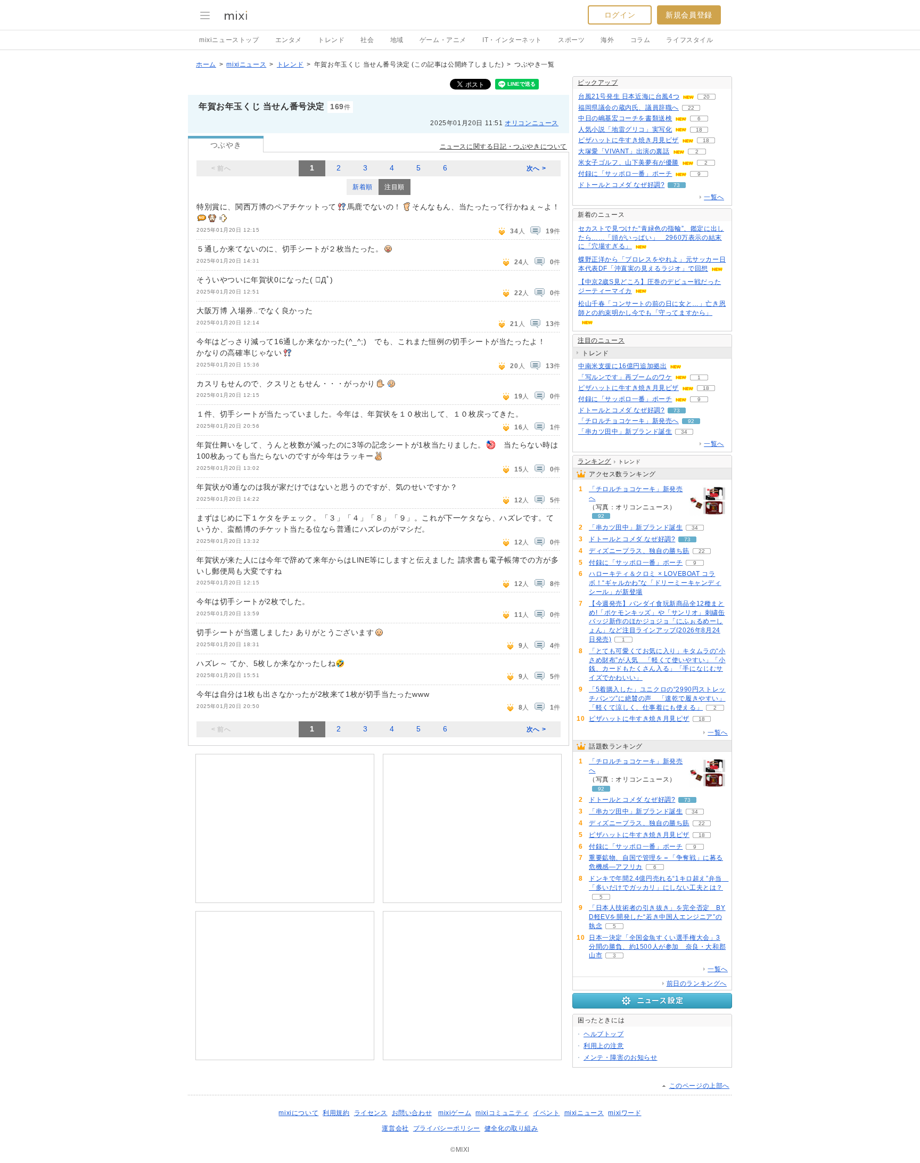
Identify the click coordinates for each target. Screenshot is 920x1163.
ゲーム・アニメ (443, 40)
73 (676, 185)
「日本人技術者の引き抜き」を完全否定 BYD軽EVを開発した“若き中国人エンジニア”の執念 (657, 917)
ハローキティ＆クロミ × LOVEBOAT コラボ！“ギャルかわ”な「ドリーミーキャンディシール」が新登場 (655, 583)
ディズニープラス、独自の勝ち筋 (639, 551)
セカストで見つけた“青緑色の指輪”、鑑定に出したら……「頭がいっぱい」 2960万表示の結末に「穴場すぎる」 (651, 237)
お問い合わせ (412, 1113)
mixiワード (624, 1113)
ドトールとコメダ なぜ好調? (621, 185)
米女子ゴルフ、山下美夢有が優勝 (628, 162)
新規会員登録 (689, 15)
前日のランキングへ (697, 983)
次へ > (536, 168)
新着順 (362, 187)
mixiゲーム (454, 1113)
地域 (397, 40)
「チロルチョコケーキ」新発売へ (628, 421)
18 (699, 130)
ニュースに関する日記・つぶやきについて (503, 146)
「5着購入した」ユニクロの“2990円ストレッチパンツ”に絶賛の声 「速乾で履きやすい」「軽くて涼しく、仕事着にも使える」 (657, 698)
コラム (640, 40)
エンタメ (288, 40)
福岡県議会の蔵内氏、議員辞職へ (628, 107)
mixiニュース (246, 64)
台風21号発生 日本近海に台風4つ (628, 96)
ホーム (206, 64)
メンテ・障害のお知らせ (621, 1057)
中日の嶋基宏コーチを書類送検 (625, 118)
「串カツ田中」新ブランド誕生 (625, 431)
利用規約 (336, 1113)
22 (691, 108)
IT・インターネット (512, 40)
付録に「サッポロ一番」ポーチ (625, 173)
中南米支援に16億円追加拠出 (622, 366)
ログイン (619, 15)
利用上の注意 (604, 1046)
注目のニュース (601, 340)
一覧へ (714, 197)
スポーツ (571, 40)
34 (684, 432)
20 (706, 97)
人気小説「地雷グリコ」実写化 (625, 129)
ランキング (594, 461)
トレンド (331, 40)
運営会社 (395, 1128)
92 (691, 421)
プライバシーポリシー (446, 1128)
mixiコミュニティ (502, 1113)
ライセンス (371, 1113)
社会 (367, 40)
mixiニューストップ (229, 40)
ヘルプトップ (604, 1034)
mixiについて (298, 1113)
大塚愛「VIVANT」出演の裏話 (624, 151)
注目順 (394, 187)
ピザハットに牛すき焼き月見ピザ (628, 140)
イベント (546, 1113)
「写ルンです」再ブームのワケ (625, 377)
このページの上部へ (699, 1085)
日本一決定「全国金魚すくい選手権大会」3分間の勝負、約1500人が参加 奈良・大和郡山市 (657, 946)
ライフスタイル (689, 40)
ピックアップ (598, 82)
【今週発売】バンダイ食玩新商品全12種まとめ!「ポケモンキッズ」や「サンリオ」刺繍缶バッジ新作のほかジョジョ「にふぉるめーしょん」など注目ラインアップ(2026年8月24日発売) (657, 621)
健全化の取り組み (511, 1128)
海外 (607, 40)
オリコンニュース (531, 123)
